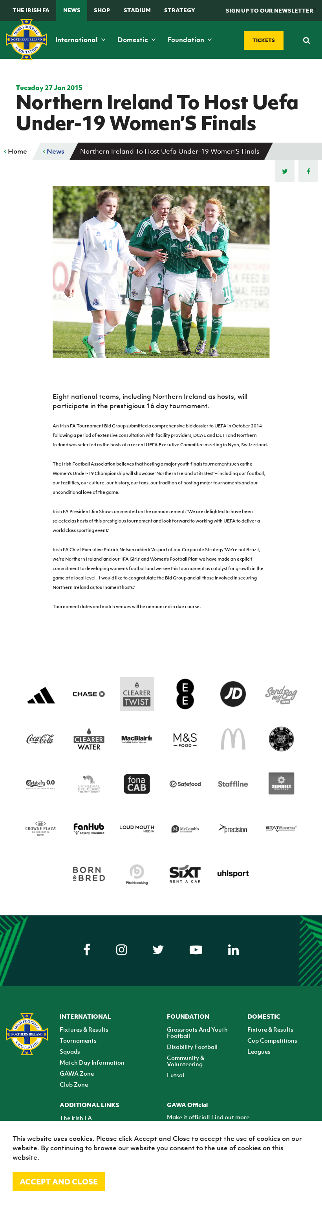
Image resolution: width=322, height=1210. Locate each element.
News (71, 10)
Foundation (187, 39)
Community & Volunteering (185, 1061)
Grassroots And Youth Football (197, 1032)
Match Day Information (92, 1062)
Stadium (137, 10)
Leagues (259, 1051)
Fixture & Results (270, 1029)
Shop (102, 10)
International (77, 39)
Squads (70, 1051)
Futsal (175, 1075)
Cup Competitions (272, 1040)
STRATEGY (179, 10)
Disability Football (192, 1046)
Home (16, 151)
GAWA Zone (77, 1073)
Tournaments (78, 1040)
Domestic (133, 39)
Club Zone (74, 1084)
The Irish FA (31, 10)
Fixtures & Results (84, 1029)
